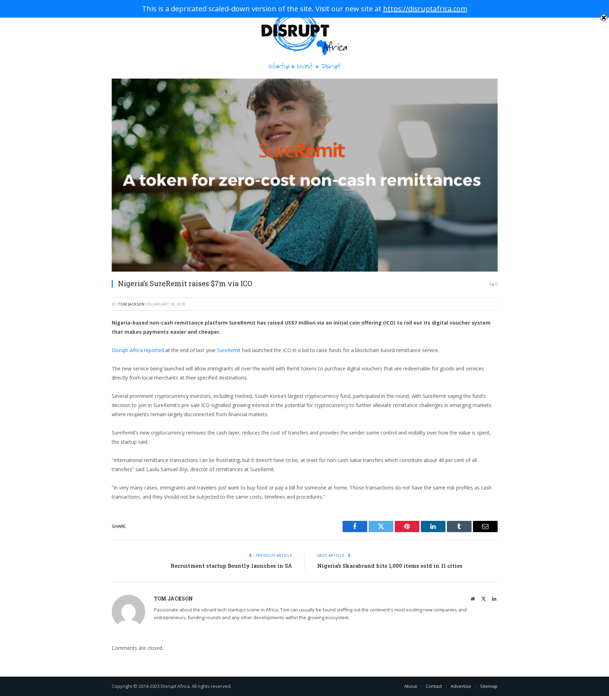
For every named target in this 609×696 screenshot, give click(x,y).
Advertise (461, 686)
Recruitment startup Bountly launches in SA (231, 565)
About (410, 686)
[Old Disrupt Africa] (304, 39)
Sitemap (489, 686)
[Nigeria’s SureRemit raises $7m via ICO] (305, 175)
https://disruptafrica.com (425, 8)
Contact (434, 686)
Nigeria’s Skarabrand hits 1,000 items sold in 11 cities (389, 565)
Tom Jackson (131, 304)
